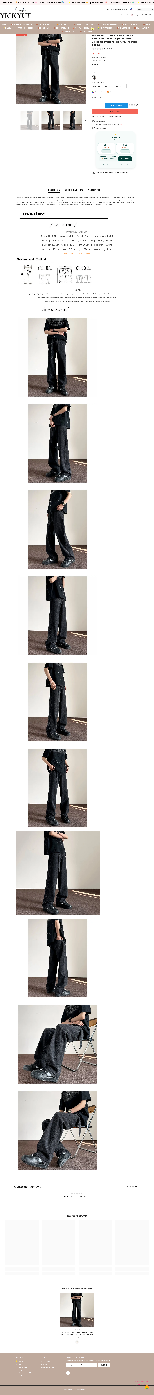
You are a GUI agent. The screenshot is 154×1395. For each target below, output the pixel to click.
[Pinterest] (68, 1373)
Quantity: (95, 101)
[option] (51, 69)
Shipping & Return (74, 190)
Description (54, 190)
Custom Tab (94, 190)
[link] (22, 1270)
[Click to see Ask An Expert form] (141, 1382)
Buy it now (115, 112)
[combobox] (144, 9)
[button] (16, 120)
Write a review (132, 1187)
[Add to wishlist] (132, 105)
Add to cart (116, 105)
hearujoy (77, 1330)
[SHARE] (136, 105)
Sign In (151, 15)
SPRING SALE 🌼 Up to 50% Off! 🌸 (64, 2)
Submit (104, 1365)
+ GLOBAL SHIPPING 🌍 (26, 2)
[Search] (145, 9)
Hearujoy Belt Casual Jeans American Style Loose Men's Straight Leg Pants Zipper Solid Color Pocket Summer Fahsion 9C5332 (77, 1333)
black (77, 1342)
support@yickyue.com (120, 9)
